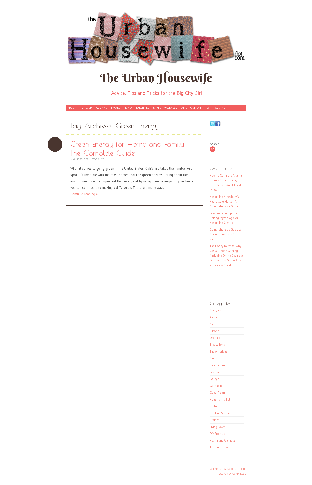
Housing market (220, 399)
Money (128, 107)
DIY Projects (217, 433)
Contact (221, 107)
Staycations (217, 344)
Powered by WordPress (231, 473)
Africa (213, 317)
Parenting (143, 107)
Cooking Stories (220, 413)
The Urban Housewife (156, 77)
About (72, 107)
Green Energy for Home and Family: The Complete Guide (55, 144)
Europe (214, 331)
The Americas (218, 351)
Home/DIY (86, 107)
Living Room (217, 427)
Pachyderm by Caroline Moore (227, 469)
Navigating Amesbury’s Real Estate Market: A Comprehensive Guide (224, 201)
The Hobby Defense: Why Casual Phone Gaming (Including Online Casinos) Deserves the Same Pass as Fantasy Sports (226, 255)
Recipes (214, 420)
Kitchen (214, 406)
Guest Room (218, 392)
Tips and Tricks (219, 447)
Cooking (101, 107)
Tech (208, 107)
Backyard (216, 310)
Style (157, 107)
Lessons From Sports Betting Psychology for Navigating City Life (224, 217)
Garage (214, 379)
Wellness (170, 107)
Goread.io (216, 385)
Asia (212, 324)
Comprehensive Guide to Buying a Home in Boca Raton (226, 234)
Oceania (215, 338)
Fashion (215, 372)
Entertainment (191, 107)
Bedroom (216, 358)
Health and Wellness (222, 440)
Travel (115, 107)
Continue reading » (84, 194)
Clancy (99, 159)
